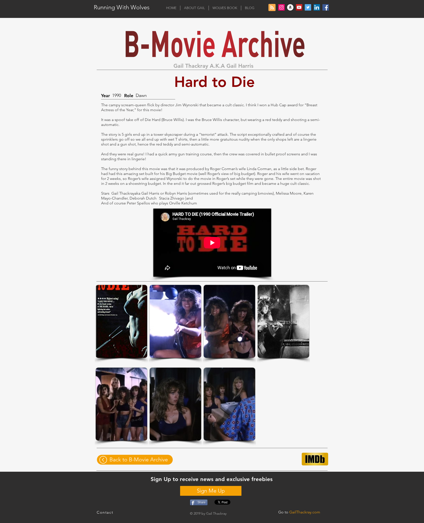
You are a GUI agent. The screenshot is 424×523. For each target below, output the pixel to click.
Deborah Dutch (143, 198)
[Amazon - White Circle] (290, 7)
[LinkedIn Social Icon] (317, 7)
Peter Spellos (138, 203)
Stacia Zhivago (171, 198)
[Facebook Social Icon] (325, 7)
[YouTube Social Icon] (299, 7)
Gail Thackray (122, 193)
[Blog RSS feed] (272, 8)
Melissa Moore (289, 193)
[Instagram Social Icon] (281, 7)
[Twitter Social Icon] (308, 7)
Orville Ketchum (183, 203)
